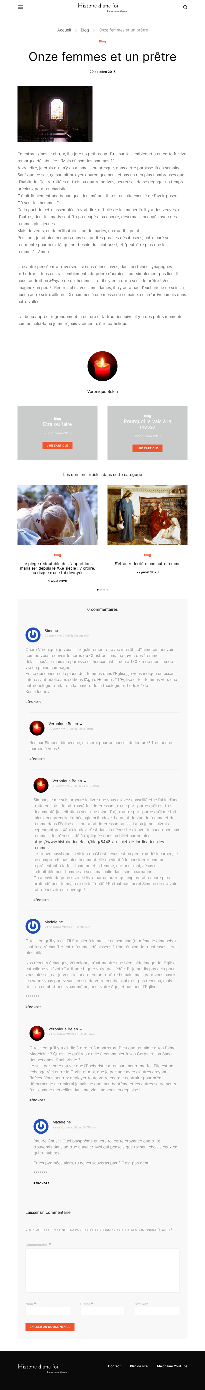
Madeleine (53, 922)
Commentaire (37, 1245)
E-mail (86, 1303)
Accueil (64, 29)
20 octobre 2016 (103, 72)
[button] (97, 589)
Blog (85, 29)
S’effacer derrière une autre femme (147, 563)
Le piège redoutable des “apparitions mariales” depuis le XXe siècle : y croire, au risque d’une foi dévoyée (57, 568)
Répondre (34, 702)
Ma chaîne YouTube (172, 1366)
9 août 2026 (57, 581)
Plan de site (139, 1366)
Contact (114, 1366)
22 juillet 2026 (147, 572)
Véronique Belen (102, 391)
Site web (141, 1304)
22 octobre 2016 (147, 436)
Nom (31, 1303)
